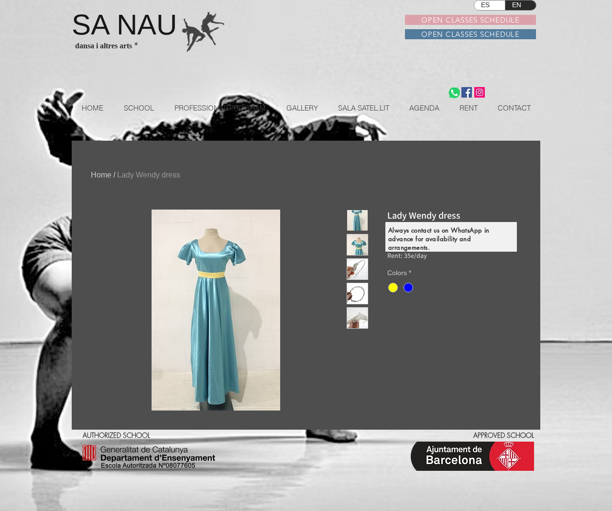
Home (101, 175)
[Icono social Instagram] (479, 92)
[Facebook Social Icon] (466, 92)
